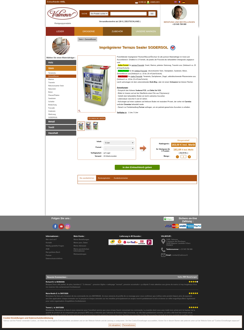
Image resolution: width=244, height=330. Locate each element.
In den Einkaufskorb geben (137, 167)
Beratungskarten (104, 178)
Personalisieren (129, 325)
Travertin (51, 82)
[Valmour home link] (62, 14)
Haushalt (53, 133)
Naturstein (52, 89)
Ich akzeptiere (114, 325)
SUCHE (84, 14)
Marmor (51, 79)
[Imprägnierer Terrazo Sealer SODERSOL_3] (96, 125)
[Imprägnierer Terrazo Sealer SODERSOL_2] (88, 125)
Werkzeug (52, 114)
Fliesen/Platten (53, 95)
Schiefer (51, 102)
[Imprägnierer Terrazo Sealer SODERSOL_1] (81, 126)
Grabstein (51, 111)
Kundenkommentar (121, 178)
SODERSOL (52, 117)
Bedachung (52, 105)
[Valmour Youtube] (61, 226)
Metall (51, 121)
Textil (51, 127)
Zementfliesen (53, 76)
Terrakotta (52, 73)
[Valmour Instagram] (67, 226)
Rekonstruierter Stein (56, 86)
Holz (50, 62)
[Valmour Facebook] (55, 226)
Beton (50, 92)
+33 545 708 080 (179, 24)
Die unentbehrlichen (87, 178)
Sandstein (52, 98)
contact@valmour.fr (180, 255)
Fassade (51, 108)
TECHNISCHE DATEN (96, 118)
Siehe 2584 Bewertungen (187, 277)
